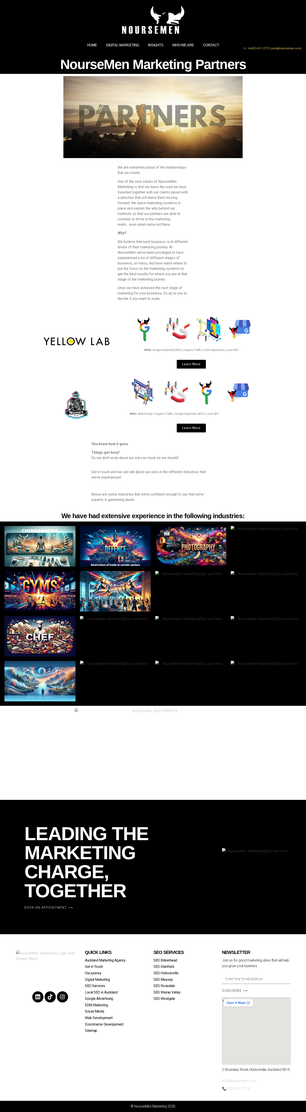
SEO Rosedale (164, 986)
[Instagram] (62, 997)
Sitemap (91, 1030)
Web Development (98, 1018)
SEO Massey (163, 979)
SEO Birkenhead (165, 960)
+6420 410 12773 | (260, 48)
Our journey (93, 973)
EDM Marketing (96, 1005)
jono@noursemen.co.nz (287, 48)
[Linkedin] (37, 997)
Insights (155, 45)
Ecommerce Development (104, 1024)
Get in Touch (94, 966)
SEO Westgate (164, 998)
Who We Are (183, 45)
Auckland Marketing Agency (105, 960)
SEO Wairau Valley (166, 992)
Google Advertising (99, 998)
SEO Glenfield (163, 966)
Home (92, 45)
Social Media (94, 1011)
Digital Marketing (122, 45)
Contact (211, 45)
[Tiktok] (50, 997)
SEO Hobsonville (165, 973)
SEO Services (95, 986)
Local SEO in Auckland (101, 992)
